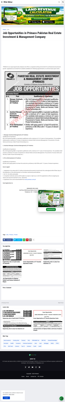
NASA (52, 343)
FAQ (29, 340)
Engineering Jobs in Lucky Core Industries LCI (51, 262)
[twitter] (29, 367)
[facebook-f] (25, 367)
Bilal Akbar (8, 2)
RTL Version (41, 376)
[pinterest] (39, 367)
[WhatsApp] (24, 239)
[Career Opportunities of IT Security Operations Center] (32, 254)
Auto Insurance (7, 340)
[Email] (30, 239)
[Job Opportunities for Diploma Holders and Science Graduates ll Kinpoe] (12, 271)
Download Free (51, 209)
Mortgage (46, 343)
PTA (5, 346)
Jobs (8, 29)
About (27, 376)
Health (12, 343)
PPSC (57, 343)
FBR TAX (44, 340)
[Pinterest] (27, 239)
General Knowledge (52, 340)
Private (16, 234)
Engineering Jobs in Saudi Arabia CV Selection (11, 262)
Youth (34, 346)
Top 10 (22, 346)
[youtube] (32, 367)
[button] (2, 2)
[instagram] (36, 367)
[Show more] (33, 239)
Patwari (37, 373)
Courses (23, 340)
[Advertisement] (32, 53)
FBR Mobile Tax (35, 340)
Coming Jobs (16, 340)
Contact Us (33, 376)
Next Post (60, 302)
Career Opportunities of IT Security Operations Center (32, 262)
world (40, 346)
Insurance (18, 343)
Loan (40, 343)
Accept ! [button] (6, 397)
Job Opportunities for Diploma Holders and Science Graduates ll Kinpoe (11, 280)
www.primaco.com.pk (30, 179)
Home (4, 29)
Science (17, 346)
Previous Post (5, 302)
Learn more (11, 394)
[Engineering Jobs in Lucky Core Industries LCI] (52, 254)
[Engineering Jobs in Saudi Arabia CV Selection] (12, 254)
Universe (29, 346)
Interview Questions (27, 343)
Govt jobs (6, 343)
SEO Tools (10, 346)
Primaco (11, 234)
